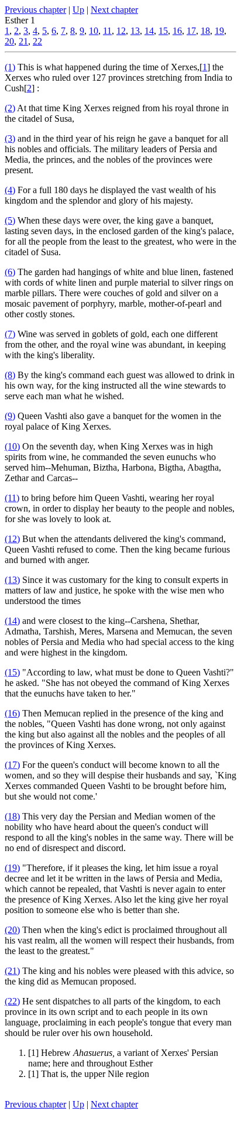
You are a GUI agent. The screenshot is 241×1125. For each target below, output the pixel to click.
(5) (10, 220)
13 (135, 31)
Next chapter (114, 10)
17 (191, 31)
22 (37, 41)
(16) (12, 713)
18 (205, 31)
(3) (10, 138)
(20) (12, 930)
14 (149, 31)
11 (107, 31)
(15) (12, 672)
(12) (12, 539)
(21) (12, 971)
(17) (12, 765)
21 (23, 41)
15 (163, 31)
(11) (12, 498)
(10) (12, 446)
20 (9, 41)
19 (219, 31)
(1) (10, 67)
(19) (12, 868)
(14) (12, 621)
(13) (12, 580)
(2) (10, 108)
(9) (10, 416)
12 (121, 31)
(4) (10, 190)
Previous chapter (35, 10)
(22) (12, 1001)
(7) (10, 334)
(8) (10, 375)
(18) (12, 816)
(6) (10, 272)
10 (93, 31)
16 (177, 31)
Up (78, 10)
